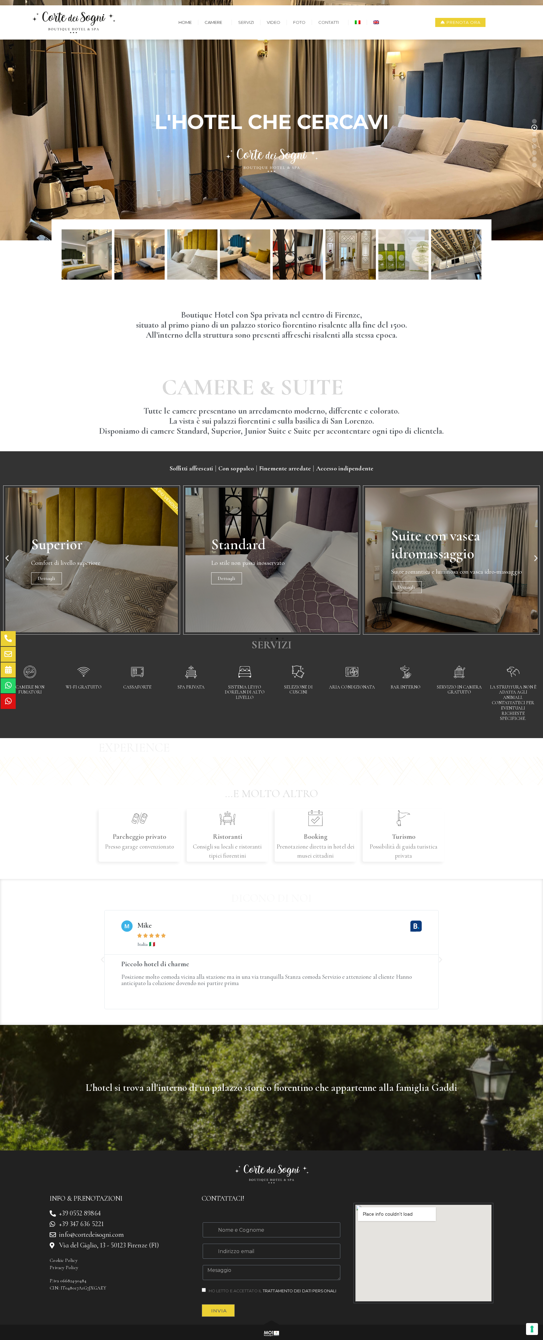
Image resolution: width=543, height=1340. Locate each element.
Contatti (328, 22)
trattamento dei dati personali (299, 1291)
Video (273, 22)
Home (185, 22)
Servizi (246, 22)
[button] (7, 558)
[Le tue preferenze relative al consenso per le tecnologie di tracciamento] (532, 1329)
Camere (213, 22)
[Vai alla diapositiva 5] (283, 639)
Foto (299, 22)
